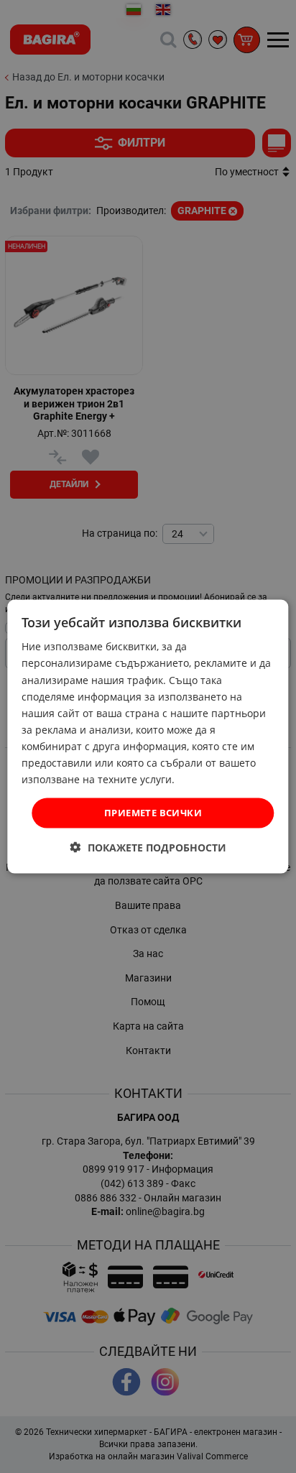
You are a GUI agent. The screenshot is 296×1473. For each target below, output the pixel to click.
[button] (148, 847)
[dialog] (147, 737)
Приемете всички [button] (153, 812)
